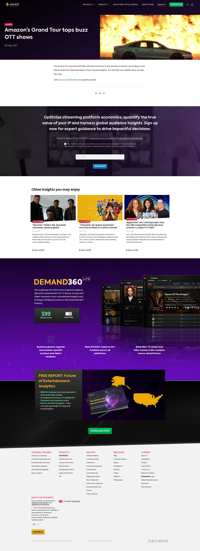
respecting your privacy (102, 138)
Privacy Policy (106, 541)
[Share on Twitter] (100, 93)
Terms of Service (94, 541)
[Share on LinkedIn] (96, 93)
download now (100, 431)
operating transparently (131, 138)
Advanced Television (68, 80)
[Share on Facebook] (104, 93)
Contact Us (176, 4)
